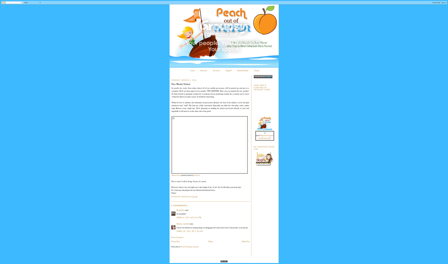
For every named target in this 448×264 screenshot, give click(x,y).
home (193, 70)
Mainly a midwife (183, 224)
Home (210, 241)
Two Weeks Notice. (181, 84)
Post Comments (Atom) (189, 246)
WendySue (181, 210)
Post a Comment (177, 237)
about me (203, 70)
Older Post (245, 241)
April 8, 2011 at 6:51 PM (189, 217)
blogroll (228, 70)
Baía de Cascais (176, 175)
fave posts (216, 70)
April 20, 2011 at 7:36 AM (190, 231)
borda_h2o (197, 175)
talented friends (242, 70)
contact (256, 70)
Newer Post (175, 241)
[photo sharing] (210, 172)
